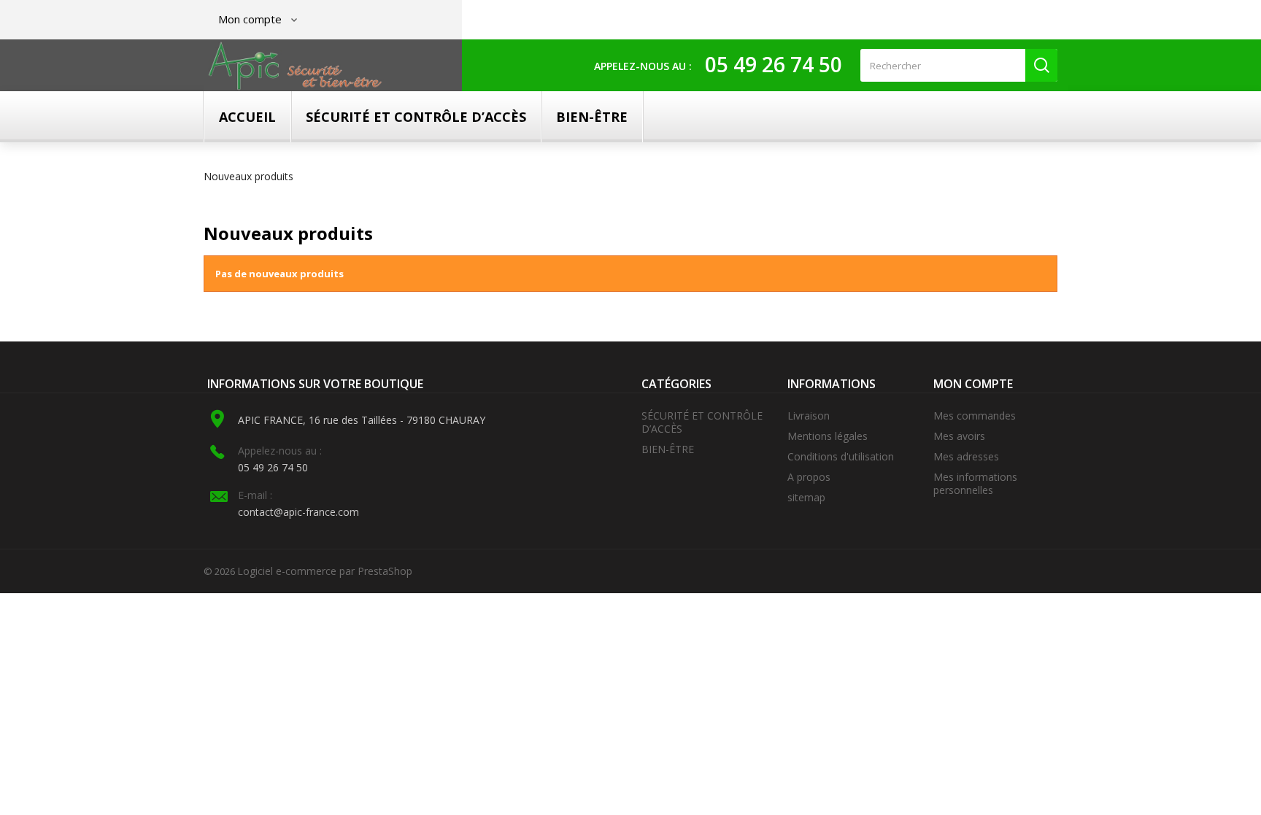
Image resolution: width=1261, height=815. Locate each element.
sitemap (806, 497)
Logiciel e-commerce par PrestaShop (324, 571)
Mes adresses (966, 456)
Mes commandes (974, 415)
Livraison (808, 415)
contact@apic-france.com (298, 512)
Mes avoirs (959, 436)
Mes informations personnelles (975, 483)
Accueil (247, 116)
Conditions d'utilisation (840, 456)
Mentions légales (827, 436)
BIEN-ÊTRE (592, 116)
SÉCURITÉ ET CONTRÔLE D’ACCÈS (416, 116)
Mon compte (973, 384)
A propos (808, 477)
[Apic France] (295, 65)
